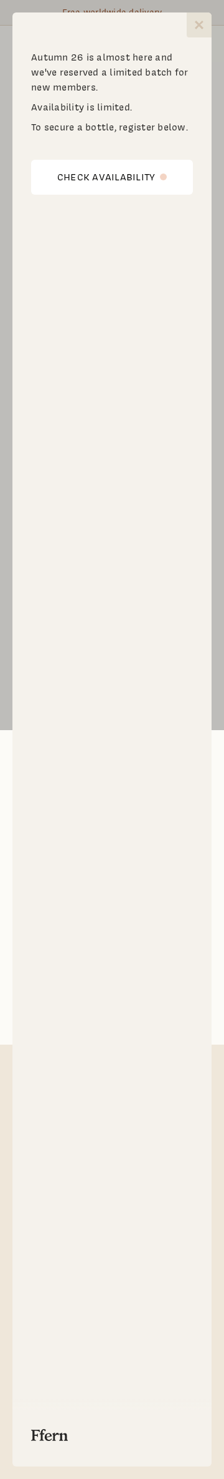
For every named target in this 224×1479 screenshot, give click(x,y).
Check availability (106, 177)
